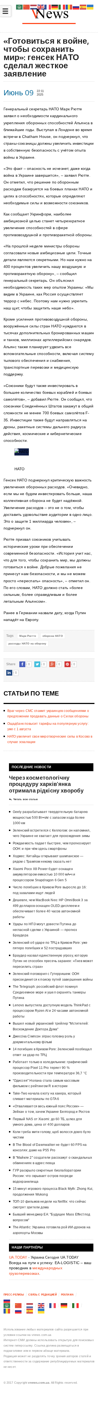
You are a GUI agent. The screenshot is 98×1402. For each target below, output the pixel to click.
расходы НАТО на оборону (27, 643)
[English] (41, 1305)
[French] (52, 1305)
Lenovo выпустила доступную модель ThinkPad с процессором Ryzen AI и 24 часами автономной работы (52, 1010)
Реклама (67, 1294)
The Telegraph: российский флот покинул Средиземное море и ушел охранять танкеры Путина (49, 992)
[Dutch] (29, 1305)
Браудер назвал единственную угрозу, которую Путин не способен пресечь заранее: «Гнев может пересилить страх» (53, 961)
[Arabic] (7, 1305)
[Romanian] (7, 1310)
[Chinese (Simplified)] (18, 1305)
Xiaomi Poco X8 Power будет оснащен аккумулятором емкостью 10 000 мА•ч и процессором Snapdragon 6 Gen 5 (44, 874)
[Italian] (75, 1305)
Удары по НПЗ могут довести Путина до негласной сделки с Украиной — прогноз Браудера (45, 929)
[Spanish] (29, 1310)
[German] (64, 1305)
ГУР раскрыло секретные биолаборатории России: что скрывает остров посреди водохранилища (47, 1176)
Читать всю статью (25, 799)
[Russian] (7, 1300)
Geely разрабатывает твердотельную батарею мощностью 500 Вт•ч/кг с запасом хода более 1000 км (50, 817)
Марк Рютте (27, 635)
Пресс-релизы (14, 1294)
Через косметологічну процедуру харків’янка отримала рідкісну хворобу (46, 783)
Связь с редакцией (42, 1294)
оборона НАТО (52, 635)
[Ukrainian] (41, 1310)
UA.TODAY (18, 1257)
